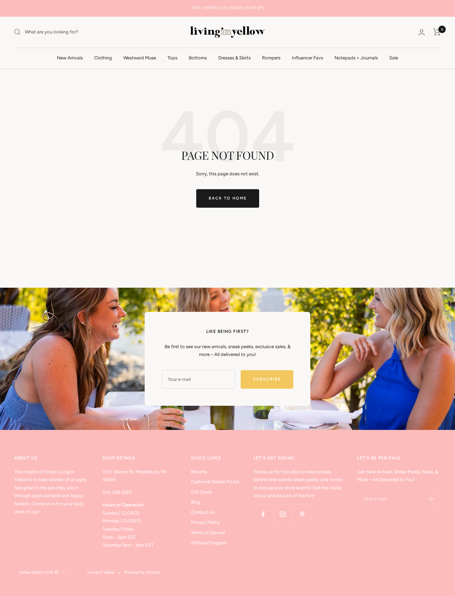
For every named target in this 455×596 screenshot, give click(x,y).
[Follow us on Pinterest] (302, 514)
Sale (393, 57)
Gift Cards (201, 492)
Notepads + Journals (356, 57)
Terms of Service (208, 532)
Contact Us (202, 512)
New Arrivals (70, 57)
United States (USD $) (38, 572)
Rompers (271, 57)
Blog (195, 502)
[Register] (431, 498)
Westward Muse (139, 57)
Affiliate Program (208, 543)
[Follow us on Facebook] (263, 514)
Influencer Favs (307, 57)
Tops (172, 57)
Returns (199, 471)
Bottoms (198, 57)
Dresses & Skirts (234, 57)
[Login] (421, 32)
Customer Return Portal (215, 481)
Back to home (228, 198)
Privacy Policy (205, 522)
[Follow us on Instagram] (283, 514)
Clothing (103, 57)
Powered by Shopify (142, 572)
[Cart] (437, 32)
